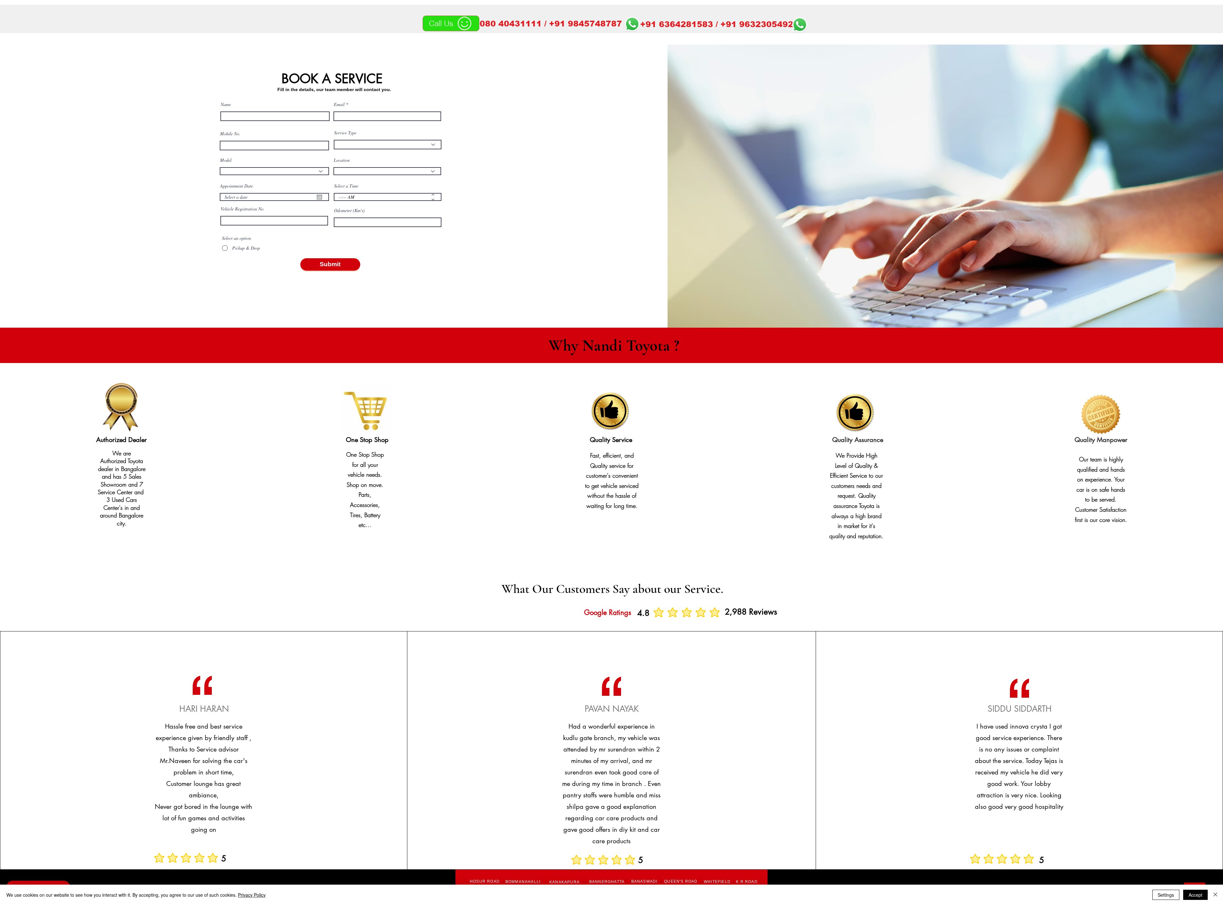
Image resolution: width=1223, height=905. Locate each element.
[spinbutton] (383, 197)
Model (226, 160)
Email (339, 104)
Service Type (345, 133)
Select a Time (346, 186)
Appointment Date (236, 186)
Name (226, 104)
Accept (1195, 895)
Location (342, 160)
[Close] (1215, 895)
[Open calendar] (319, 197)
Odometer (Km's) (349, 210)
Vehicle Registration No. (243, 209)
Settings (1166, 895)
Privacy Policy (252, 895)
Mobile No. (230, 134)
